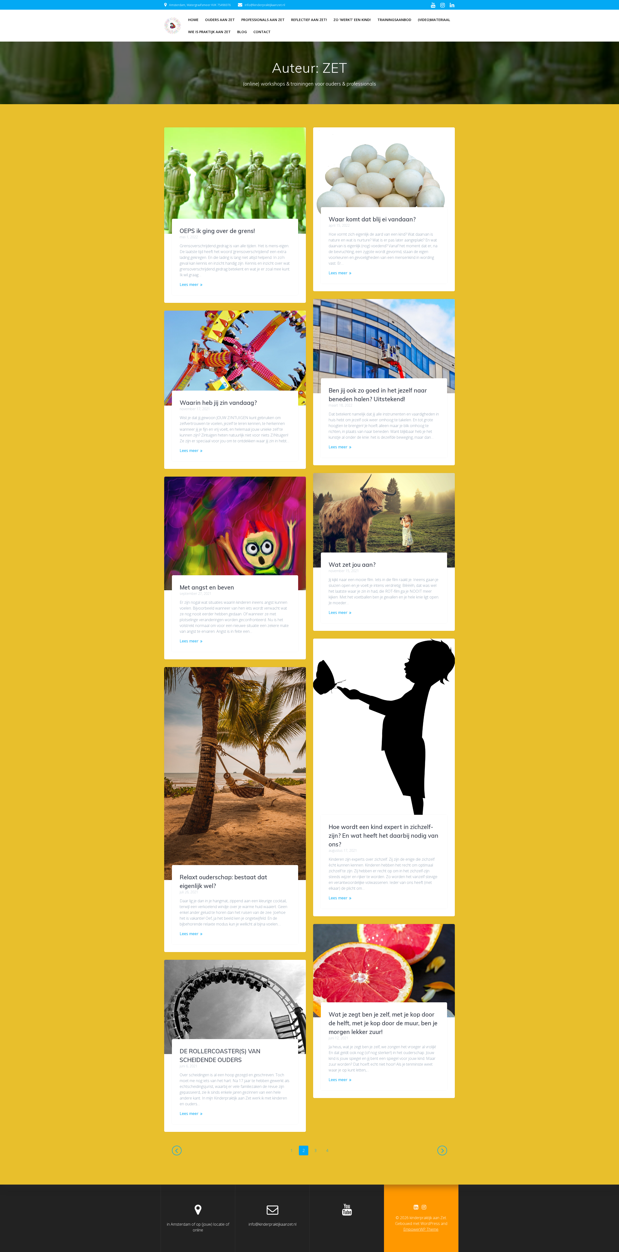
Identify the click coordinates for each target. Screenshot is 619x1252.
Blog (242, 31)
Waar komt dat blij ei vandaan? (372, 219)
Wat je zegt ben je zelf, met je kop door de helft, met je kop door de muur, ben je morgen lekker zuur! (383, 1023)
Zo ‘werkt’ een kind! (352, 19)
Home (193, 19)
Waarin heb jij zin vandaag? (218, 402)
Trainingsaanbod (394, 19)
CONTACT (262, 31)
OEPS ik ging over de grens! (217, 230)
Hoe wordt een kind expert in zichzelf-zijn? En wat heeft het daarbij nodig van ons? (383, 835)
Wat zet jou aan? (352, 564)
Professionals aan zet (263, 19)
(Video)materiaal (434, 19)
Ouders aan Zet (220, 19)
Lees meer (189, 284)
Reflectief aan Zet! (309, 19)
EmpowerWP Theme (420, 1229)
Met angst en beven (207, 587)
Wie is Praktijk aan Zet (209, 31)
